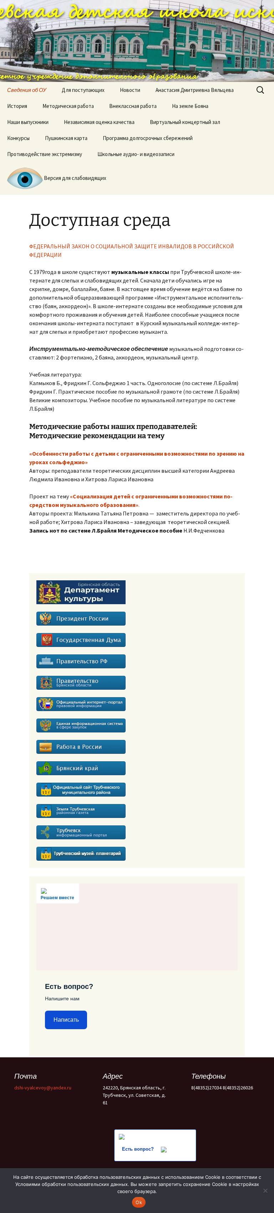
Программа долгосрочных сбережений (148, 138)
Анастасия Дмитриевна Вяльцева (195, 90)
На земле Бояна (190, 106)
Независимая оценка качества (99, 122)
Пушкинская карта (66, 138)
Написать (66, 1020)
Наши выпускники (28, 122)
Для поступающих (83, 90)
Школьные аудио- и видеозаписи (135, 154)
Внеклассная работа (133, 106)
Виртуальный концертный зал (185, 122)
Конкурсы (18, 138)
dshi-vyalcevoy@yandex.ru (42, 1087)
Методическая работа (68, 106)
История (17, 106)
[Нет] (265, 1190)
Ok (139, 1202)
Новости (130, 90)
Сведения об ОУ (26, 90)
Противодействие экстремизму (44, 154)
